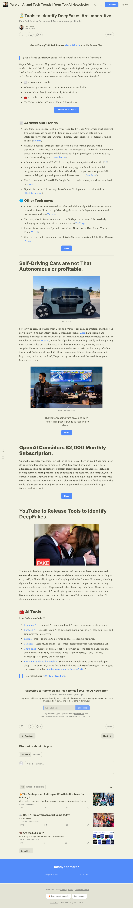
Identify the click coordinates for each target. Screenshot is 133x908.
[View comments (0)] (31, 34)
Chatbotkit (30, 649)
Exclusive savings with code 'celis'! (66, 669)
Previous (29, 736)
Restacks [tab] (36, 754)
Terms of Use (79, 714)
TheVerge (80, 223)
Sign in (125, 4)
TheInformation (33, 193)
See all (24, 851)
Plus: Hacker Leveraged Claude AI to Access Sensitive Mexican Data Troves (52, 801)
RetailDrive (59, 157)
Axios (28, 241)
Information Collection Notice (65, 716)
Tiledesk (28, 644)
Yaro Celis (29, 26)
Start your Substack (60, 896)
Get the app (79, 896)
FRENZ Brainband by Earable (40, 662)
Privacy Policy (86, 716)
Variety (51, 214)
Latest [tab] (29, 787)
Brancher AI (30, 625)
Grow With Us (72, 45)
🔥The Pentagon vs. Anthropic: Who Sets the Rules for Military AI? (51, 796)
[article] (66, 801)
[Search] (95, 4)
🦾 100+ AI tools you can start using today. (44, 814)
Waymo (45, 340)
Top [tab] (22, 787)
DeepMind (91, 175)
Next (105, 736)
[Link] (16, 123)
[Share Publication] (101, 4)
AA (31, 184)
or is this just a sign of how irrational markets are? (41, 836)
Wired (34, 232)
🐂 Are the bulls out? (31, 832)
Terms (70, 889)
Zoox (82, 333)
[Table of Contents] (3, 454)
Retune (28, 639)
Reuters (37, 141)
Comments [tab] (25, 754)
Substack (54, 902)
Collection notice (82, 889)
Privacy (63, 889)
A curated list (25, 818)
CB (105, 162)
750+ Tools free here (54, 676)
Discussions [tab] (39, 787)
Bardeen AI (30, 630)
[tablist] (30, 754)
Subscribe (111, 4)
